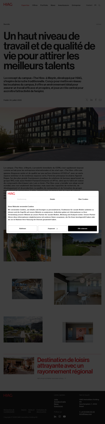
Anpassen (51, 228)
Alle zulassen (82, 228)
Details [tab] (52, 199)
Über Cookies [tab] (83, 199)
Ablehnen (22, 228)
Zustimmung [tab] (21, 199)
